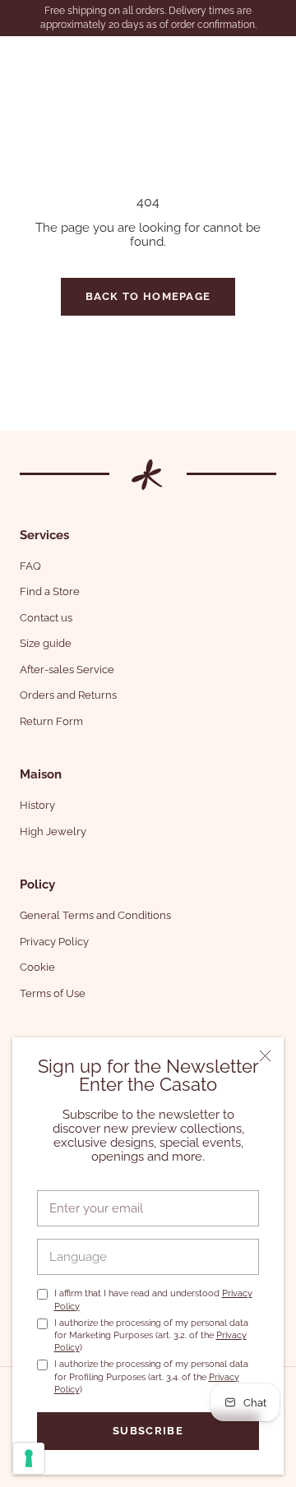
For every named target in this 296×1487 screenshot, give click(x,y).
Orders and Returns (68, 695)
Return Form (51, 721)
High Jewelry (53, 831)
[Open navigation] (23, 58)
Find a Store (50, 591)
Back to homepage (148, 296)
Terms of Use (53, 993)
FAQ (30, 566)
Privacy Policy (54, 941)
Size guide (46, 643)
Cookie (37, 967)
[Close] (265, 1056)
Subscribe (148, 1431)
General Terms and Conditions (95, 915)
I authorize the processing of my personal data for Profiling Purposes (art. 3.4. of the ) (151, 1377)
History (37, 805)
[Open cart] (273, 57)
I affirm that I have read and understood (153, 1299)
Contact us (46, 618)
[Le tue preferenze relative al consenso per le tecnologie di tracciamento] (28, 1458)
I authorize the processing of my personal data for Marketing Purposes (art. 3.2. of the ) (151, 1336)
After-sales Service (67, 669)
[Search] (242, 58)
